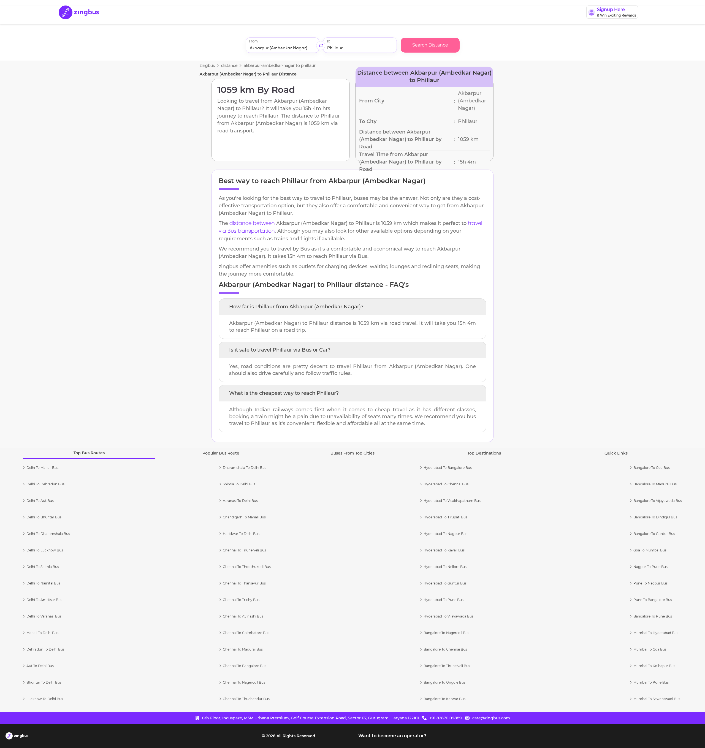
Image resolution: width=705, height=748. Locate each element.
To (328, 41)
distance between (252, 223)
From (253, 41)
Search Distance (430, 45)
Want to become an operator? (392, 735)
